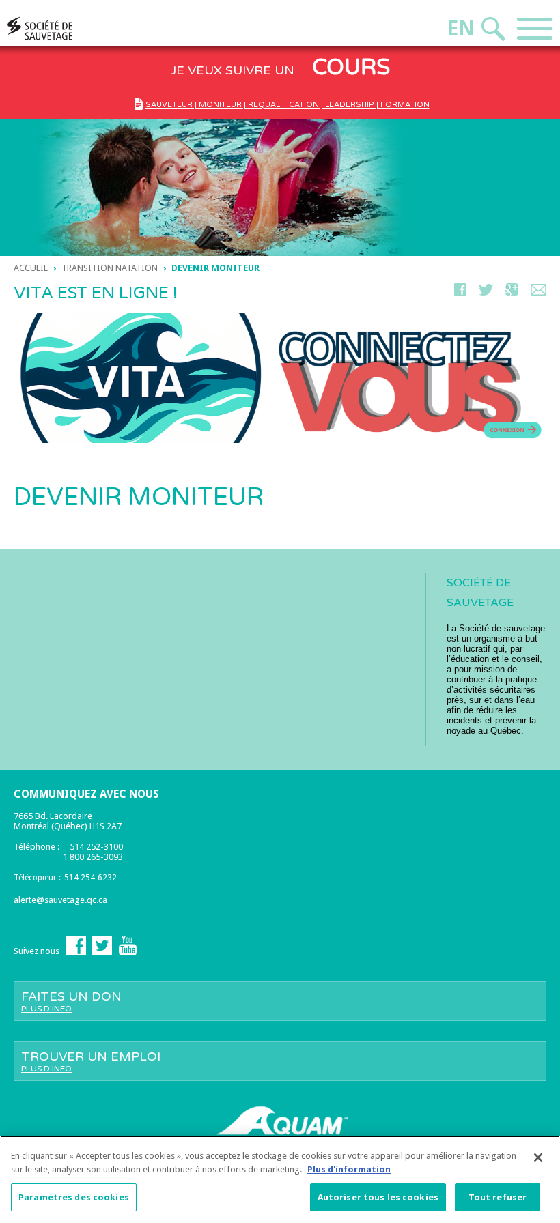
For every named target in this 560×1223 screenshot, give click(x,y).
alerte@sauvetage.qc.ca (60, 900)
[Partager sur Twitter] (486, 292)
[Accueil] (65, 28)
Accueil (31, 268)
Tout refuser (497, 1197)
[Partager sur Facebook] (460, 292)
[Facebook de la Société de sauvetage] (76, 952)
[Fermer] (538, 1157)
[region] (280, 1179)
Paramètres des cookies (73, 1197)
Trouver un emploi (90, 1061)
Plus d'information (349, 1169)
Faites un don (71, 1001)
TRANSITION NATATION (109, 268)
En (461, 28)
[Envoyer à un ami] (538, 292)
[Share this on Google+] (511, 292)
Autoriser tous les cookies (378, 1197)
